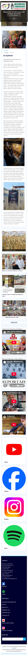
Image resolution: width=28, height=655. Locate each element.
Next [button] (24, 241)
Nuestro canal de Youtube (8, 622)
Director (6, 52)
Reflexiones (4, 610)
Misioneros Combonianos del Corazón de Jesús (14, 13)
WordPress (17, 646)
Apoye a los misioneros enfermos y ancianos (12, 270)
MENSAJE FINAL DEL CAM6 (12, 317)
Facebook (6, 491)
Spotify (5, 548)
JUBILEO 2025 (14, 322)
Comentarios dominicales (8, 602)
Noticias (4, 607)
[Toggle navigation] (14, 18)
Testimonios (6, 50)
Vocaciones (4, 615)
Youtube (6, 462)
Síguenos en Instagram (7, 630)
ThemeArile (14, 648)
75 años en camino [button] (4, 241)
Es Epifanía (8, 56)
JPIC (3, 604)
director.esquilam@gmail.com (16, 651)
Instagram (6, 519)
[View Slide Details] (14, 241)
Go (24, 639)
